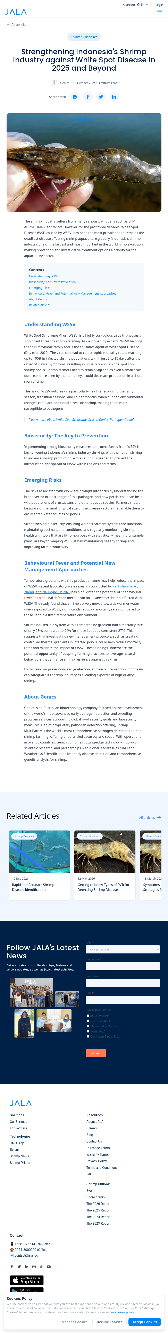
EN (142, 4)
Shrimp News (19, 1156)
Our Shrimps (18, 1122)
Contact (129, 5)
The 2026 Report (98, 1204)
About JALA (94, 1122)
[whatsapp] (75, 97)
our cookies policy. (122, 1312)
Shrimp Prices (20, 1163)
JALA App (17, 1143)
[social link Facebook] (12, 1267)
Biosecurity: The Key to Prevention (52, 282)
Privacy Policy (96, 1161)
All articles (19, 24)
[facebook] (88, 97)
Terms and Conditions (102, 1168)
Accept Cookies (145, 1322)
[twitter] (101, 97)
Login (159, 5)
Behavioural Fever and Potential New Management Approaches (72, 293)
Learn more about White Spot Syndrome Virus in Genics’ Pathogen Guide (81, 419)
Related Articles (40, 305)
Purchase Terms (98, 1148)
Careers (92, 1128)
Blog (89, 1135)
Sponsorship (95, 1197)
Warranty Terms (97, 1154)
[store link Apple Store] (27, 1280)
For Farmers (18, 1128)
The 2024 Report (98, 1217)
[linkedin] (114, 97)
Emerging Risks (39, 288)
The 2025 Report (98, 1210)
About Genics (38, 299)
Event (90, 1191)
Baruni (14, 1150)
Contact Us (94, 1141)
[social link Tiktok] (41, 1267)
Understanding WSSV (43, 276)
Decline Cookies (109, 1322)
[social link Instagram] (34, 1267)
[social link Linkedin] (27, 1267)
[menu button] (160, 11)
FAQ (89, 1174)
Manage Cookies (74, 1322)
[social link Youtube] (49, 1267)
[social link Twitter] (19, 1267)
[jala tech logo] (16, 12)
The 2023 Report (98, 1223)
